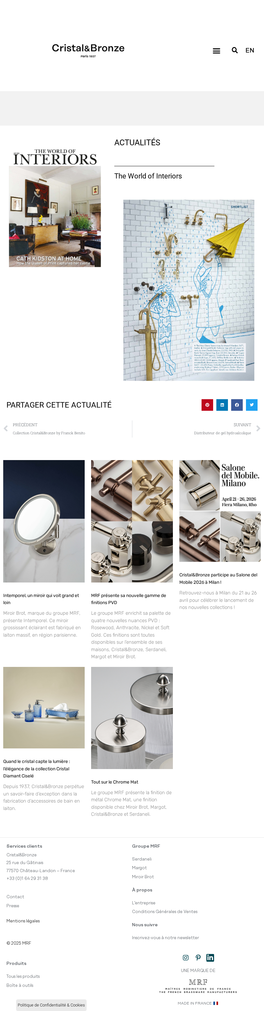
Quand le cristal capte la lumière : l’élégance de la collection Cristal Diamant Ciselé (36, 769)
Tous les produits (23, 976)
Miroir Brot (143, 877)
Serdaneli (142, 859)
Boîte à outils (19, 985)
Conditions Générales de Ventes (164, 912)
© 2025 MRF (18, 943)
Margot (139, 868)
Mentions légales (23, 921)
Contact (15, 897)
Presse (12, 906)
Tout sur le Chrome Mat (114, 782)
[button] (217, 51)
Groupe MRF (146, 846)
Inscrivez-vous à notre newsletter (165, 938)
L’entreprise (144, 903)
